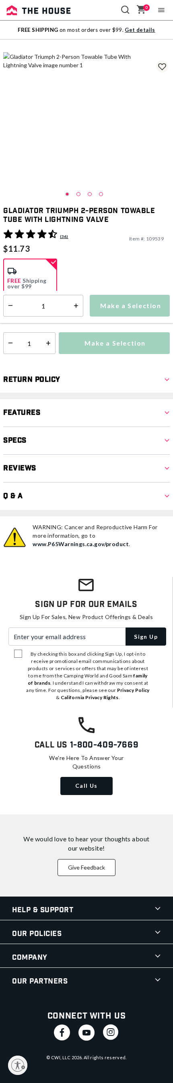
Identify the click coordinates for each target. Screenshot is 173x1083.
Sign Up (146, 636)
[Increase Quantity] (50, 343)
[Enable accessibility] (17, 1065)
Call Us (86, 785)
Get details (140, 30)
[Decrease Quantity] (9, 343)
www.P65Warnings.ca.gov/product (81, 543)
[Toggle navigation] (162, 10)
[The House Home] (38, 10)
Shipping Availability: (33, 318)
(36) (64, 236)
